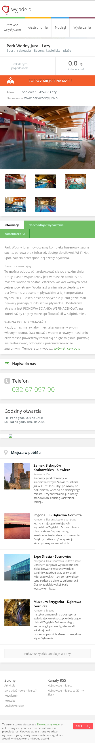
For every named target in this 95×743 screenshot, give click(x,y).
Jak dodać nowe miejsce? (20, 690)
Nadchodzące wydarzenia (46, 225)
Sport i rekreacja (19, 50)
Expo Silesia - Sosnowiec (52, 556)
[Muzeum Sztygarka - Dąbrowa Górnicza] (17, 612)
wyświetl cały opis (67, 348)
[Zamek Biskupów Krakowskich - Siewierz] (17, 476)
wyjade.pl (21, 9)
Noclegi (60, 27)
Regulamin (11, 695)
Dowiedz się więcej (49, 724)
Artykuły (9, 685)
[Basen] (47, 168)
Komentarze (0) (14, 234)
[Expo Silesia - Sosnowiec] (17, 567)
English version (14, 706)
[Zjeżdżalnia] (15, 211)
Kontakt (9, 701)
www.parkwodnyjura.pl (41, 98)
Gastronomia (38, 27)
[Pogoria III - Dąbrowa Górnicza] (17, 526)
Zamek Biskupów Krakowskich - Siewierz (52, 467)
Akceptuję (83, 726)
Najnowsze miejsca (60, 685)
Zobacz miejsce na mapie (50, 80)
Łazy (46, 45)
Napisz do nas (24, 363)
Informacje (11, 225)
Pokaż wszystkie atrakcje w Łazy (47, 654)
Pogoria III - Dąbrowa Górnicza (58, 515)
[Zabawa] (75, 187)
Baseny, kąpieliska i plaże (52, 50)
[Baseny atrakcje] (45, 211)
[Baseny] (45, 187)
